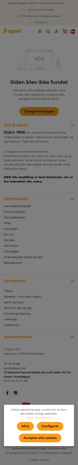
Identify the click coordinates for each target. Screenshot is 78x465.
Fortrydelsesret (14, 217)
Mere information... (39, 417)
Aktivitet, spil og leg (17, 308)
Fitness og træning (17, 313)
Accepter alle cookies (40, 438)
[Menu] (40, 31)
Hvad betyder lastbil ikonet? (23, 257)
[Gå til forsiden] (12, 31)
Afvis (25, 426)
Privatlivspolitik (14, 212)
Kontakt (9, 240)
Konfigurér (50, 426)
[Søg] (48, 31)
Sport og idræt (14, 302)
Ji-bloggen (11, 251)
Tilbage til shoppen (39, 111)
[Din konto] (56, 31)
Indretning (11, 325)
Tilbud (8, 291)
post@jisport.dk (15, 368)
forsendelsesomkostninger (29, 448)
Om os (8, 234)
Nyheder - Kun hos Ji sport (22, 296)
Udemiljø (10, 319)
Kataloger (11, 229)
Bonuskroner (13, 263)
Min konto (11, 246)
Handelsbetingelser (17, 206)
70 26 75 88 (12, 364)
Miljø (7, 223)
